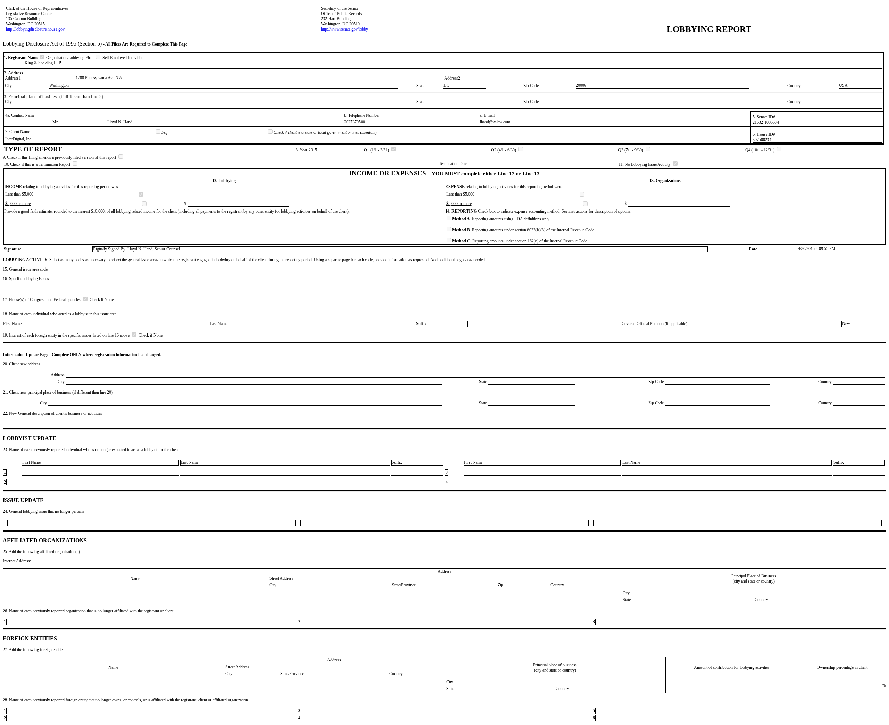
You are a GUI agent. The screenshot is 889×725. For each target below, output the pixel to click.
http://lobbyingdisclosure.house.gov (35, 29)
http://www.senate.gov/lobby (344, 29)
